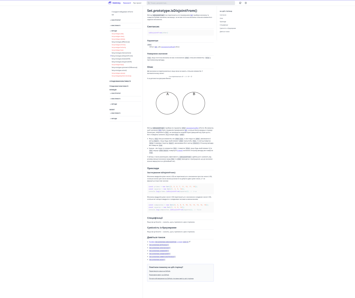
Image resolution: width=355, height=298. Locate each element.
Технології (127, 3)
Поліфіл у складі (168, 242)
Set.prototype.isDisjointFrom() (122, 56)
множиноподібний (168, 47)
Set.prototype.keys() (118, 64)
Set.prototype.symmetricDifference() (124, 67)
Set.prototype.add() (118, 34)
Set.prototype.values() (118, 73)
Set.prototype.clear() (118, 36)
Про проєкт (137, 3)
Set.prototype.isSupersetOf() (122, 62)
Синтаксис (223, 15)
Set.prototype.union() (119, 70)
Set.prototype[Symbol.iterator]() (121, 76)
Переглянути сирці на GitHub (159, 271)
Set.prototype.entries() (118, 45)
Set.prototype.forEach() (119, 47)
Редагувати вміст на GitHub (159, 275)
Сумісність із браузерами (228, 28)
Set (113, 15)
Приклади (223, 21)
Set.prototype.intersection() (121, 53)
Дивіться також (225, 31)
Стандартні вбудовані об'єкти (122, 12)
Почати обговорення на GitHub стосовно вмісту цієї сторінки (171, 278)
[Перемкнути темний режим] (246, 3)
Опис (221, 18)
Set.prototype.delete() (118, 39)
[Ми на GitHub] (240, 3)
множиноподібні (192, 128)
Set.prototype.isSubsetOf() (121, 59)
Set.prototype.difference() (121, 42)
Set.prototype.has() (117, 50)
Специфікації (224, 25)
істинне (180, 150)
